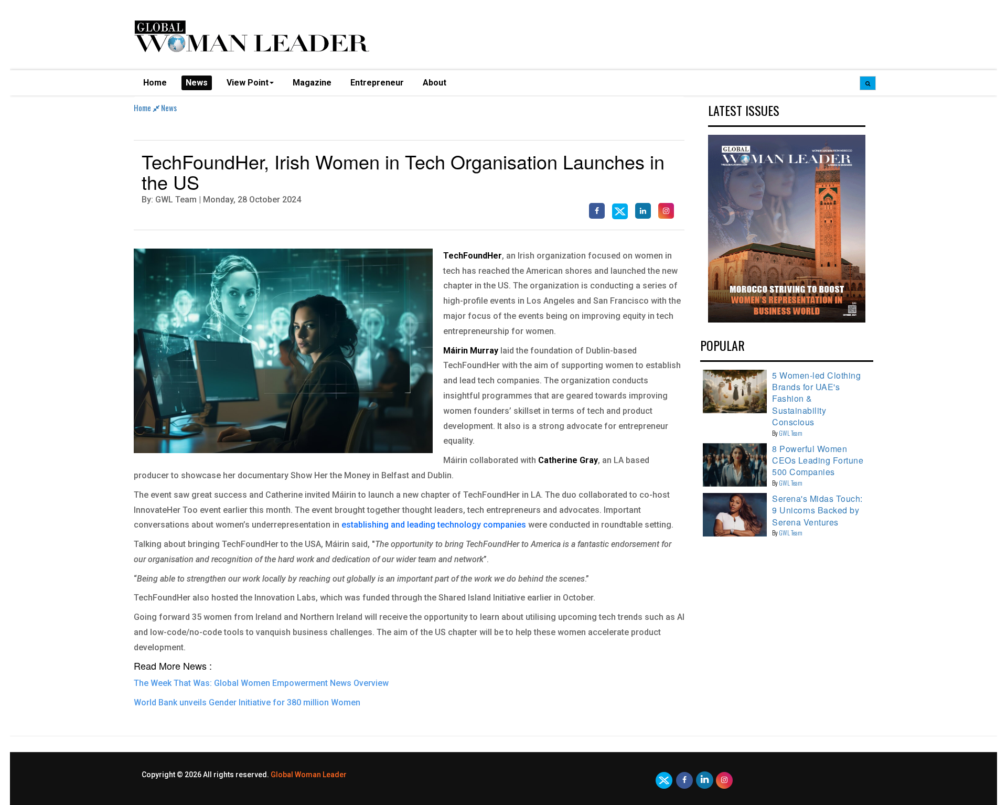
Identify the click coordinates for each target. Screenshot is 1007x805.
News (197, 83)
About (434, 83)
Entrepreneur (377, 83)
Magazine (312, 83)
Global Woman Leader (309, 774)
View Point (248, 83)
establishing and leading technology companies (433, 525)
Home (155, 83)
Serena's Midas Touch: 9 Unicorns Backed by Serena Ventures (817, 510)
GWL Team (790, 432)
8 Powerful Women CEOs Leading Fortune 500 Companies (817, 460)
